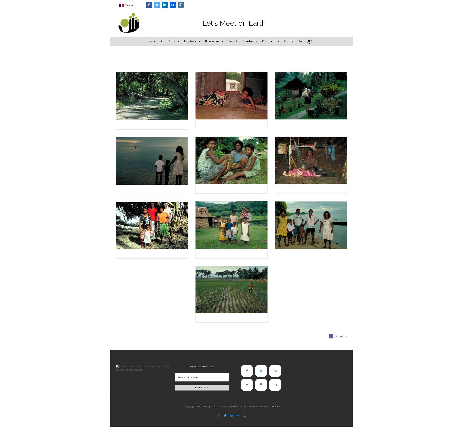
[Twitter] (261, 371)
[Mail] (275, 385)
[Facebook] (247, 371)
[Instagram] (261, 385)
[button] (309, 41)
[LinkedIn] (275, 371)
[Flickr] (247, 385)
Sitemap (276, 406)
